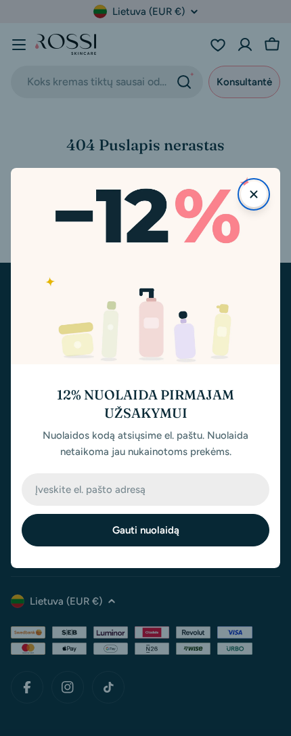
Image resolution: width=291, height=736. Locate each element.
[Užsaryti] (254, 194)
